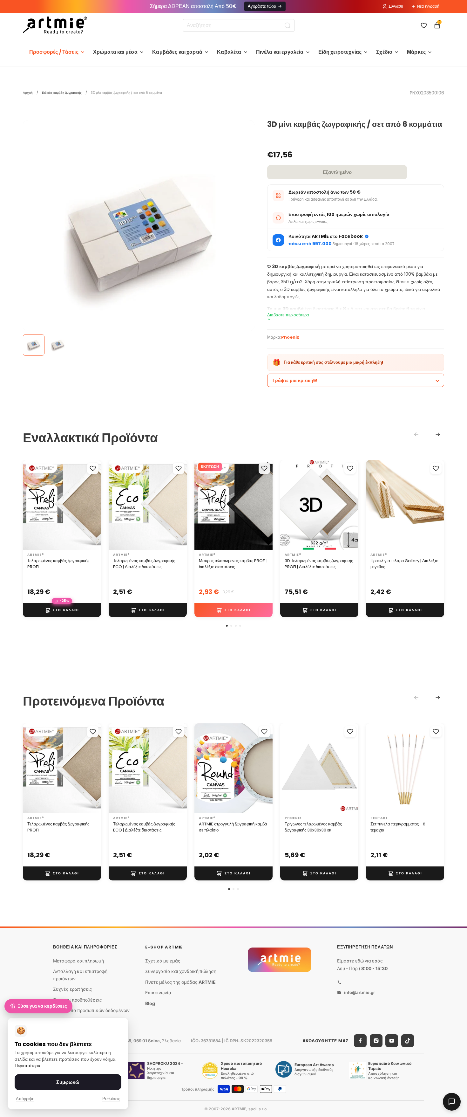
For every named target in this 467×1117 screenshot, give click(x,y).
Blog (150, 1003)
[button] (227, 626)
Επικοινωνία (158, 993)
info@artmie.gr (359, 992)
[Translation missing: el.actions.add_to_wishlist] (92, 468)
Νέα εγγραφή (428, 6)
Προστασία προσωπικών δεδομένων (91, 1010)
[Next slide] (438, 434)
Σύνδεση (396, 6)
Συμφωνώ (67, 1082)
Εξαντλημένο (337, 172)
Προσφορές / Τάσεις (53, 52)
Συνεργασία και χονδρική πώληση (180, 971)
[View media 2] (58, 345)
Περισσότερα (27, 1066)
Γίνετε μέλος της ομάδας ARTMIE (180, 982)
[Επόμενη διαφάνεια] (94, 505)
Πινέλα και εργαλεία (280, 52)
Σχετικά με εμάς (162, 960)
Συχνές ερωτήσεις (72, 989)
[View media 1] (33, 345)
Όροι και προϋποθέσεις (77, 1000)
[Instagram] (376, 1040)
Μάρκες (416, 52)
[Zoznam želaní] (423, 25)
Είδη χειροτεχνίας (340, 52)
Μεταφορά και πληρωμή (78, 960)
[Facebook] (360, 1040)
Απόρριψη (25, 1098)
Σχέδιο (384, 52)
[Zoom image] (138, 236)
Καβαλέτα (229, 52)
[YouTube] (391, 1040)
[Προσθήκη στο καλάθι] (62, 610)
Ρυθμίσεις (111, 1098)
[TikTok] (407, 1040)
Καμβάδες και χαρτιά (177, 52)
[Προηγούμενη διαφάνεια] (30, 505)
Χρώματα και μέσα (115, 52)
